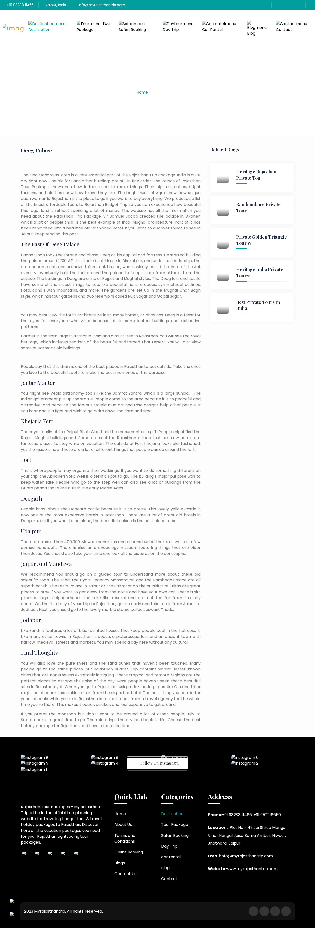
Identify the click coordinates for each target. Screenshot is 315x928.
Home (142, 92)
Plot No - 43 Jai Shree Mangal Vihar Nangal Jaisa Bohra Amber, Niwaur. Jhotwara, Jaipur (247, 835)
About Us (123, 824)
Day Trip (171, 29)
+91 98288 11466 (20, 4)
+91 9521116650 (267, 815)
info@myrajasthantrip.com (101, 4)
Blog (251, 33)
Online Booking (128, 852)
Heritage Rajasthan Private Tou (256, 175)
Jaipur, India (55, 4)
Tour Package (94, 26)
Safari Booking (132, 29)
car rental (212, 29)
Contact (284, 29)
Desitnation (39, 29)
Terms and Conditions (124, 838)
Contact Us (125, 874)
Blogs (119, 863)
